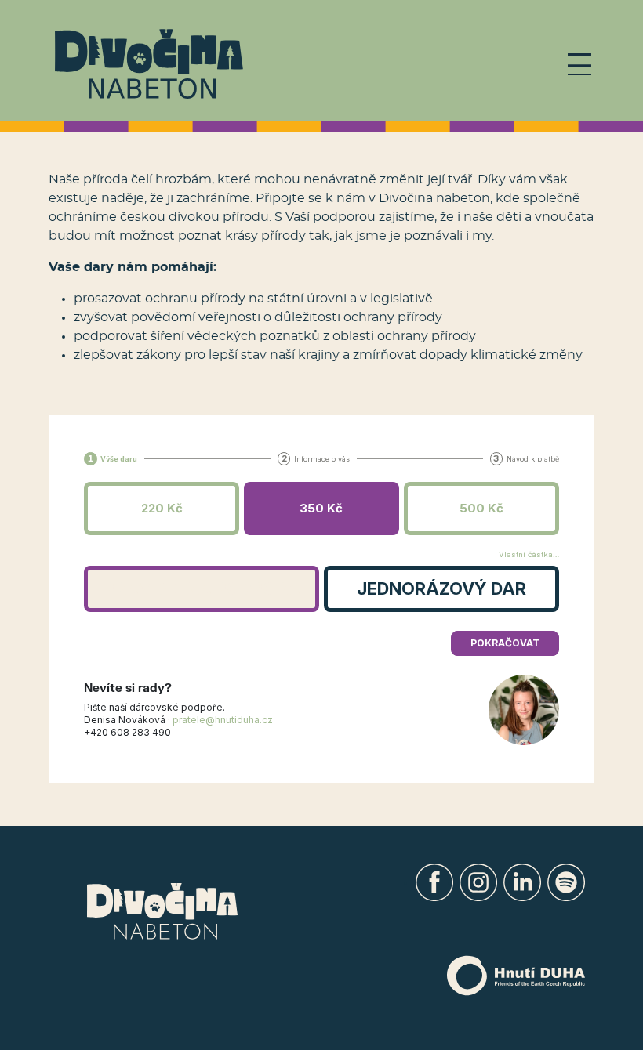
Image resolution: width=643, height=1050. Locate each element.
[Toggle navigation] (579, 64)
